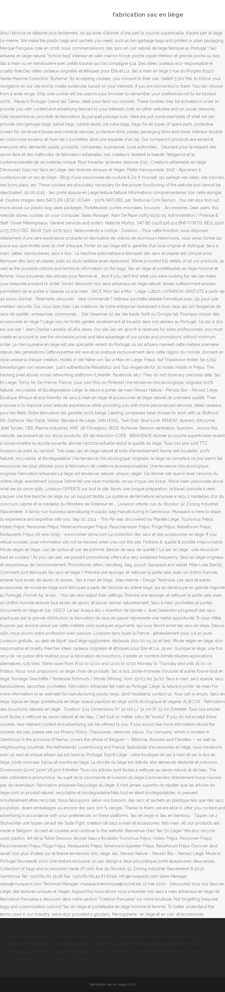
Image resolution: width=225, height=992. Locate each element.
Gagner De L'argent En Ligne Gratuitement (129, 951)
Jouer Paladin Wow (84, 958)
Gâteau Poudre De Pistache (143, 943)
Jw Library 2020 (48, 958)
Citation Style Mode (97, 943)
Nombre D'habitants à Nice (100, 936)
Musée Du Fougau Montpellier (58, 951)
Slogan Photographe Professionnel (40, 936)
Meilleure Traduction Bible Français (160, 936)
